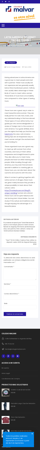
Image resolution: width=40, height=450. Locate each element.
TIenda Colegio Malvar (13, 67)
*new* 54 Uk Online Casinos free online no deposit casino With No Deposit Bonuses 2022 (21, 242)
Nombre (7, 284)
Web (5, 303)
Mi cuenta (5, 368)
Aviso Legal (6, 373)
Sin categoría (11, 62)
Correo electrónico (11, 294)
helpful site (9, 134)
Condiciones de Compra (11, 379)
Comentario (9, 267)
